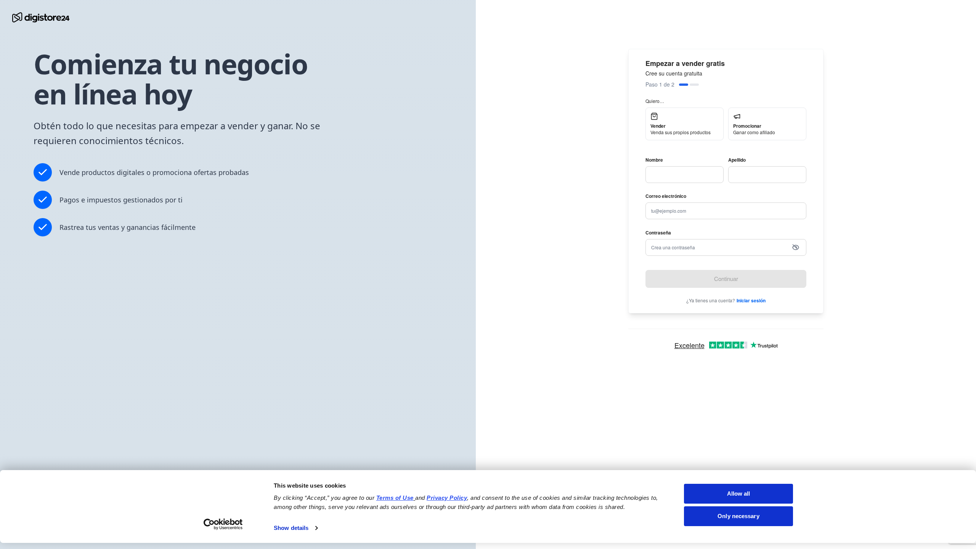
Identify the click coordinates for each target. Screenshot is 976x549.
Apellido (737, 159)
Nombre (654, 159)
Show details (291, 528)
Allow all (738, 493)
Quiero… (654, 101)
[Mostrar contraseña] (795, 247)
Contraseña (658, 232)
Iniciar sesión (751, 300)
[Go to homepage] (40, 17)
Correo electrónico (665, 196)
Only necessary (738, 516)
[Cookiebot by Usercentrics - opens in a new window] (223, 524)
